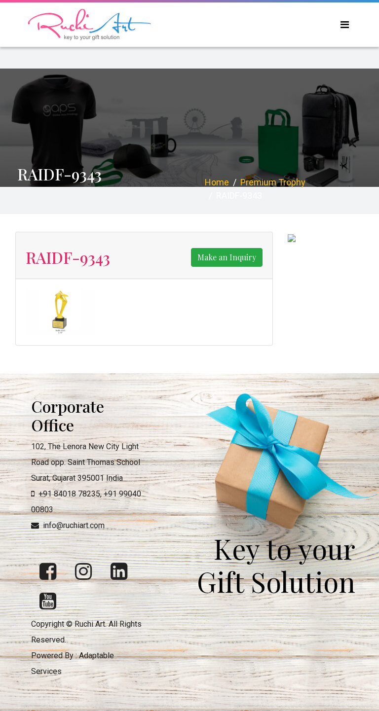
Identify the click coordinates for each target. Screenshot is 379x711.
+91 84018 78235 (69, 493)
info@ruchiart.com (74, 525)
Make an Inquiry (226, 257)
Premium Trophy (272, 182)
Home (217, 182)
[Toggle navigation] (344, 24)
